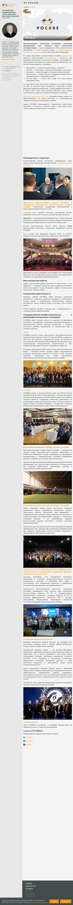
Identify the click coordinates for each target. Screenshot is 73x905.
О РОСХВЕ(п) (28, 890)
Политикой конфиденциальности (38, 902)
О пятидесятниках (29, 892)
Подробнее (65, 901)
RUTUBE (28, 744)
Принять (54, 901)
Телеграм (28, 737)
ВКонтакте (29, 741)
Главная (25, 7)
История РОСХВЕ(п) (29, 896)
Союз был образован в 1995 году (35, 96)
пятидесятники (67, 56)
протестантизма (50, 58)
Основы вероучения (30, 894)
